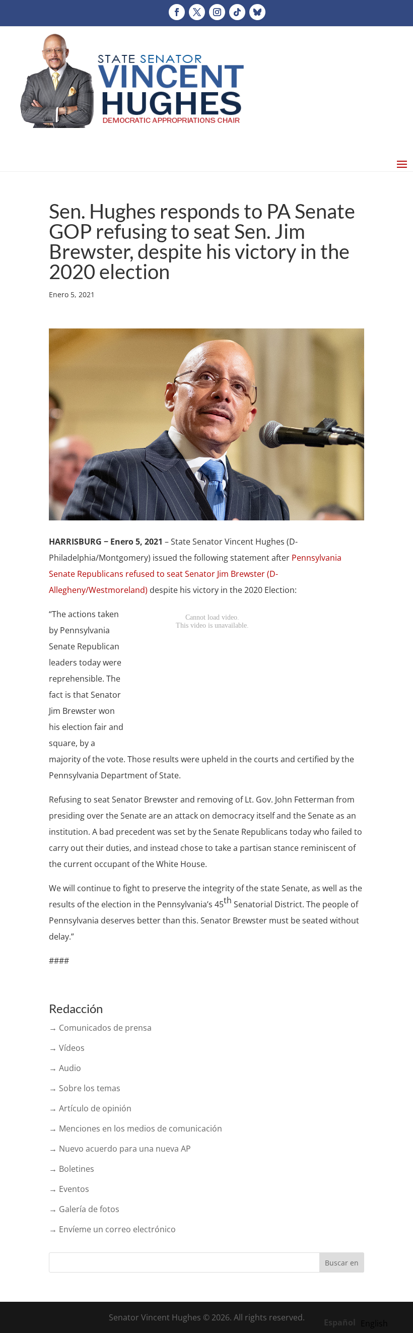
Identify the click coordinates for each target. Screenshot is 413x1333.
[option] (374, 1323)
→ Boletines (71, 1168)
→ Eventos (69, 1188)
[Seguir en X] (197, 12)
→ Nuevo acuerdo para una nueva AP (120, 1148)
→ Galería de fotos (84, 1209)
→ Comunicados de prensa (100, 1027)
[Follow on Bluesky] (257, 12)
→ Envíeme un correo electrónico (112, 1229)
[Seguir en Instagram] (217, 12)
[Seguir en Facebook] (177, 12)
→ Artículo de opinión (90, 1108)
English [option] (374, 1323)
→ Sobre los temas (84, 1088)
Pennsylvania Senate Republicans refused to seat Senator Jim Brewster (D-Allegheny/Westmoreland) (195, 573)
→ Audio (65, 1068)
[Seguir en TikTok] (237, 12)
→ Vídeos (67, 1047)
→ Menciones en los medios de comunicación (135, 1128)
